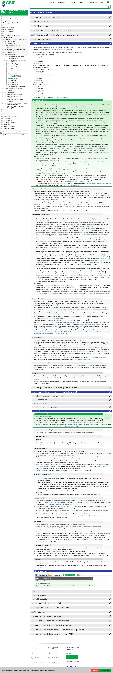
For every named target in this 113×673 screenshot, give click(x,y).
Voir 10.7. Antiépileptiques (43, 416)
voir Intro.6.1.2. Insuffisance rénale (53, 318)
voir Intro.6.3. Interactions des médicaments (58, 311)
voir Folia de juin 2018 (103, 258)
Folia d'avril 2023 (74, 137)
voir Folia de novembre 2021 (95, 353)
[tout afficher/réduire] (91, 578)
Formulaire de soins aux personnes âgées (67, 322)
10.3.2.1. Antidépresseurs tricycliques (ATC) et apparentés (81, 332)
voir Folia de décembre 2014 (84, 255)
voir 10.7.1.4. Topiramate (70, 185)
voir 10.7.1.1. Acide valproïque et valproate (83, 257)
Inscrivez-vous (72, 657)
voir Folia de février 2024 (97, 260)
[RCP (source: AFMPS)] (39, 585)
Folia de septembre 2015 (62, 133)
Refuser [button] (95, 670)
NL (102, 2)
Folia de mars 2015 (98, 255)
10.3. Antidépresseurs (68, 170)
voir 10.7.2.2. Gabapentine (49, 326)
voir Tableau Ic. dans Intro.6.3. (82, 315)
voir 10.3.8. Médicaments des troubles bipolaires (50, 174)
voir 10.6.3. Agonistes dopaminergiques (76, 181)
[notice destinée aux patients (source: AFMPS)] (41, 585)
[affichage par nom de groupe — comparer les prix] (36, 585)
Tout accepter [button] (105, 670)
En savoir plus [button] (50, 670)
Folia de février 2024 (104, 276)
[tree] (13, 73)
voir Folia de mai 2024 (58, 281)
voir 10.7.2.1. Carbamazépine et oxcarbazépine (88, 324)
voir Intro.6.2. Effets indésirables (53, 309)
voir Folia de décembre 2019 (54, 148)
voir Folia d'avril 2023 (87, 226)
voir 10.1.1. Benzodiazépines (58, 97)
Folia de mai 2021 (74, 205)
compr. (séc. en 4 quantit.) (43, 583)
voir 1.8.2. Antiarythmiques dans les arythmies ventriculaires (85, 422)
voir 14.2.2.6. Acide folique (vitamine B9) (87, 240)
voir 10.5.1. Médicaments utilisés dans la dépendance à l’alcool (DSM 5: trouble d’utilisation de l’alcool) (77, 162)
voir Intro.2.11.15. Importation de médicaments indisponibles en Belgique (83, 148)
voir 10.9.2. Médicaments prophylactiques (97, 183)
